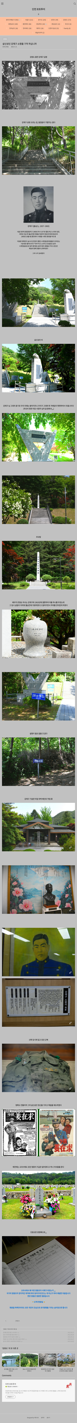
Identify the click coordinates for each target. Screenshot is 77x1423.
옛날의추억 (39, 32)
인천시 (54, 20)
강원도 (67, 20)
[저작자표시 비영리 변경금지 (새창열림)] (24, 1321)
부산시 (68, 24)
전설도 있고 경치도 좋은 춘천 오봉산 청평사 (14, 1339)
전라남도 (13, 28)
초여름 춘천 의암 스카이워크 (10, 1332)
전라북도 (27, 28)
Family (66, 28)
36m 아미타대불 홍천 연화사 (10, 1335)
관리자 (42, 1418)
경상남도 (55, 24)
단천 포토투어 (38, 9)
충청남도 (13, 24)
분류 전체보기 (12, 20)
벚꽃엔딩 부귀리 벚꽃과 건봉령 (10, 1337)
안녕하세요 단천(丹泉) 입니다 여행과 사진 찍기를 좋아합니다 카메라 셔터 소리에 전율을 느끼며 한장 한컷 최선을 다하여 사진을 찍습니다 (35, 1392)
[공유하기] (8, 1321)
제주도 (40, 28)
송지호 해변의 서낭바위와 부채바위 (12, 1341)
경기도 (42, 20)
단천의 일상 (53, 28)
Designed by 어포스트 (33, 1418)
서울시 (29, 20)
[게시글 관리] (10, 1321)
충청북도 (26, 24)
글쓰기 (48, 1418)
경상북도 (40, 24)
